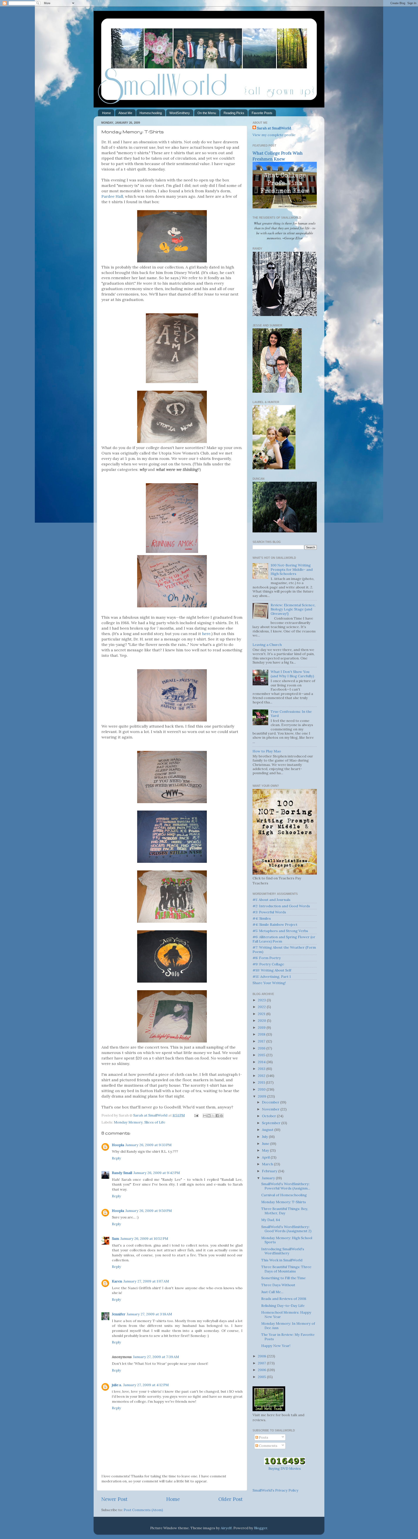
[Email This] (205, 1115)
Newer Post (114, 1499)
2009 (262, 1096)
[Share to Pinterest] (221, 1115)
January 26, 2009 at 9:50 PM (148, 1210)
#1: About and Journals (271, 899)
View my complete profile (274, 135)
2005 (262, 1377)
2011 (262, 1082)
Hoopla (118, 1145)
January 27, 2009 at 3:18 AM (149, 1314)
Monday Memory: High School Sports (286, 1240)
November (271, 1109)
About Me (125, 113)
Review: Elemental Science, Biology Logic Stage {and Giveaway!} (293, 609)
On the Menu (206, 113)
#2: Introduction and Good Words (281, 906)
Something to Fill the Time (283, 1278)
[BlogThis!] (209, 1115)
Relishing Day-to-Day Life (283, 1305)
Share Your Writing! (269, 983)
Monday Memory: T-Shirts (283, 1202)
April (266, 1157)
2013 (262, 1068)
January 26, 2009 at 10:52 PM (144, 1238)
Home (106, 113)
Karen (117, 1281)
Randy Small (122, 1173)
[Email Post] (196, 1115)
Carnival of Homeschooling (284, 1195)
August (268, 1129)
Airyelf (226, 1528)
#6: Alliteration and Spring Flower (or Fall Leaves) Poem (284, 939)
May (266, 1150)
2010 (262, 1089)
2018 (262, 1034)
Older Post (230, 1499)
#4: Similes (262, 918)
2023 (262, 1000)
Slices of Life (154, 1122)
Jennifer (118, 1314)
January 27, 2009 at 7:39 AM (156, 1357)
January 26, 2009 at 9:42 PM (156, 1173)
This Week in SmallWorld (281, 1260)
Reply (116, 1158)
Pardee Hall (112, 196)
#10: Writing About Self (272, 970)
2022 (262, 1007)
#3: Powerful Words (269, 912)
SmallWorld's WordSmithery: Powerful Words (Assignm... (285, 1186)
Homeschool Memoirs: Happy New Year (286, 1314)
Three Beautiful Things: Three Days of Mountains (286, 1269)
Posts (263, 1437)
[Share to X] (213, 1115)
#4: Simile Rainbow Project (275, 924)
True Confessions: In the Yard (291, 713)
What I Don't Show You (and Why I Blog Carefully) (292, 673)
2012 (262, 1075)
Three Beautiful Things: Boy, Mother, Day (284, 1210)
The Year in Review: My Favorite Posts (288, 1336)
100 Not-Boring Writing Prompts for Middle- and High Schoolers (292, 569)
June (266, 1143)
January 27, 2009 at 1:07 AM (146, 1281)
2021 (262, 1014)
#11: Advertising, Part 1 (272, 976)
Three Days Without (278, 1285)
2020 (262, 1020)
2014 (262, 1062)
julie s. (117, 1385)
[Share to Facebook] (217, 1115)
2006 (262, 1370)
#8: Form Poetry (267, 958)
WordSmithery (179, 113)
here (206, 633)
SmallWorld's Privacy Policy (275, 1490)
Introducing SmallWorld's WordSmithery (282, 1251)
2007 (262, 1363)
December (271, 1102)
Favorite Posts (262, 113)
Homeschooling (151, 113)
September (271, 1123)
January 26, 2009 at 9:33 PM (148, 1145)
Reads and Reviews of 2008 (283, 1298)
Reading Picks (234, 113)
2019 (262, 1027)
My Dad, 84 (270, 1220)
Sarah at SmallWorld (274, 128)
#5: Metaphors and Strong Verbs (280, 931)
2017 (262, 1041)
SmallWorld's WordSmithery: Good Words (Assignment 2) (286, 1229)
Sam (115, 1238)
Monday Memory (128, 1122)
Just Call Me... (272, 1292)
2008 (262, 1356)
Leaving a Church (267, 644)
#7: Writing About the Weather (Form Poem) (284, 949)
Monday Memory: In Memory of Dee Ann (288, 1325)
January (269, 1178)
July (265, 1136)
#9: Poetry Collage (268, 964)
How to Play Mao (267, 751)
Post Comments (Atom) (143, 1510)
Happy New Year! (275, 1345)
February (270, 1171)
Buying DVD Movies (284, 1468)
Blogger (260, 1528)
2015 (262, 1055)
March (268, 1164)
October (269, 1116)
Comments (267, 1445)
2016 (262, 1048)
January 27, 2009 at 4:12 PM (146, 1385)
